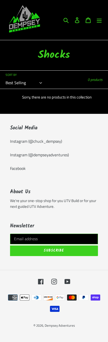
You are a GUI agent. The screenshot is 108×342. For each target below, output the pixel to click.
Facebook (18, 168)
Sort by (11, 75)
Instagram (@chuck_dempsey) (36, 141)
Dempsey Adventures (60, 325)
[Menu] (99, 20)
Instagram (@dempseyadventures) (39, 155)
